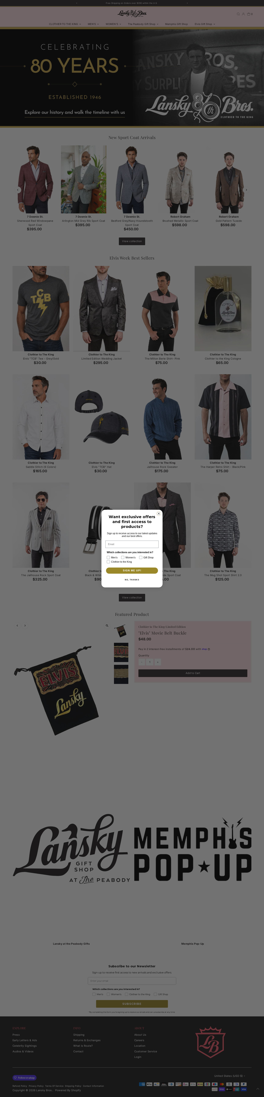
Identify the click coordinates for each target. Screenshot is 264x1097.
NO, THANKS (132, 580)
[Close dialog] (158, 513)
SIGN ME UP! (132, 570)
